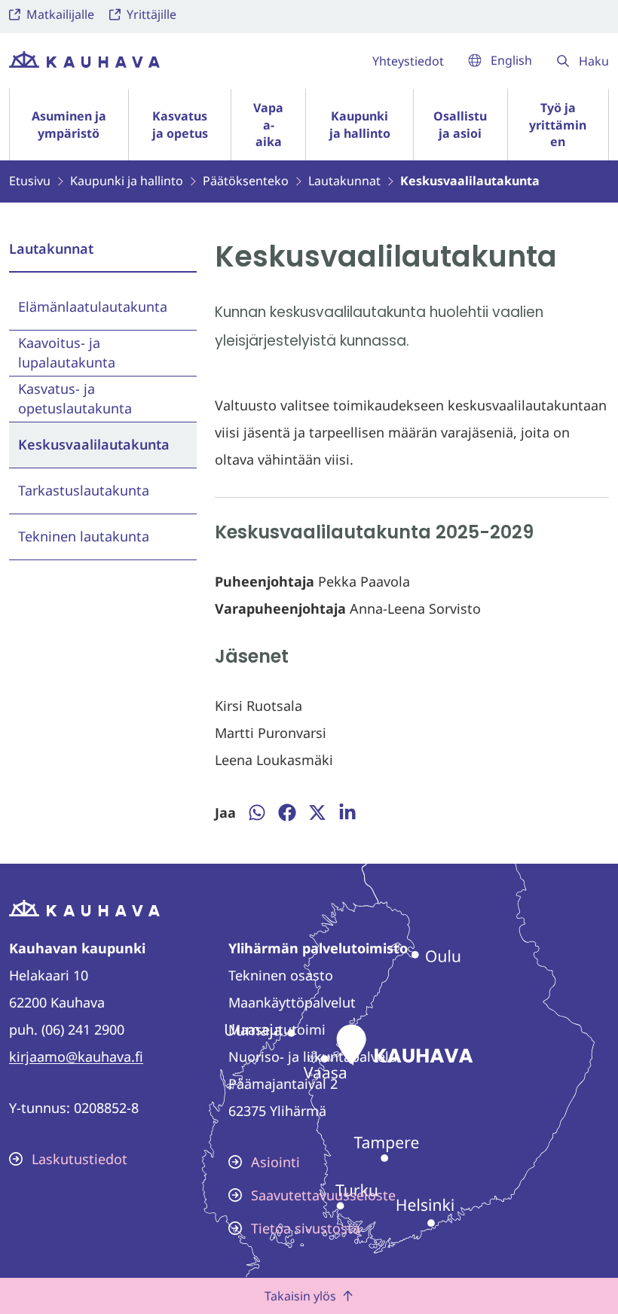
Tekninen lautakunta (83, 536)
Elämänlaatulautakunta (92, 306)
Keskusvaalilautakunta (94, 444)
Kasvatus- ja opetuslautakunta (75, 398)
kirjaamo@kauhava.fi (76, 1056)
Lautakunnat (51, 248)
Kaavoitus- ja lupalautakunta (66, 352)
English (511, 60)
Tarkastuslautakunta (83, 490)
